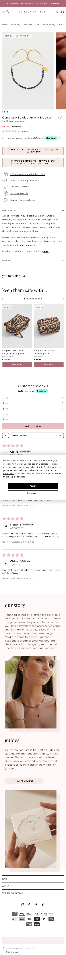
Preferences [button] (19, 477)
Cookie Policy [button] (9, 474)
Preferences (33, 493)
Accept (33, 486)
